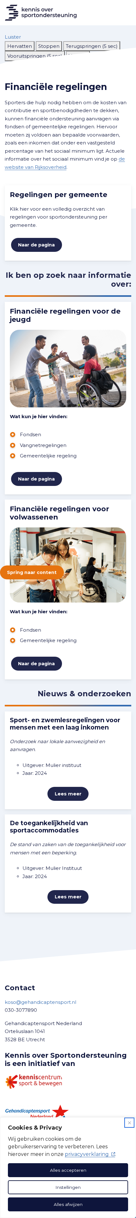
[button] (13, 37)
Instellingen (68, 1187)
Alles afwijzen (68, 1204)
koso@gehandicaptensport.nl (40, 1002)
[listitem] (19, 46)
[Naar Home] (38, 13)
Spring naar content (32, 572)
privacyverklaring (87, 1154)
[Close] (129, 1122)
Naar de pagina (36, 245)
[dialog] (68, 1167)
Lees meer (68, 794)
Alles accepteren (68, 1170)
